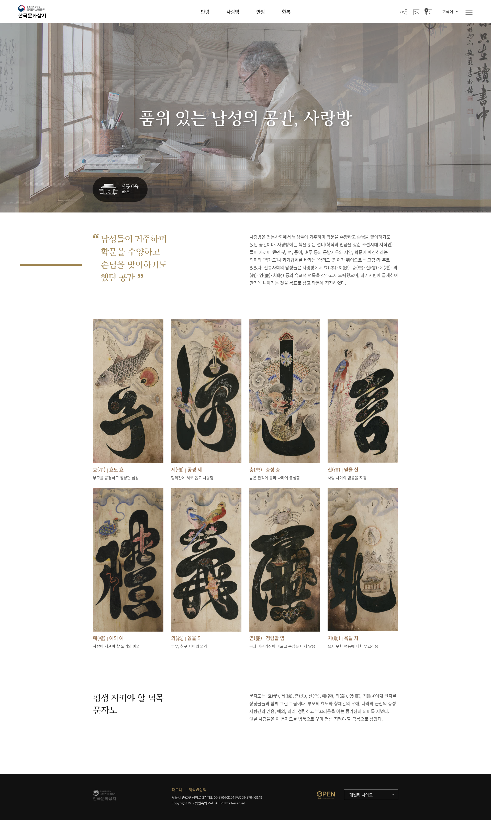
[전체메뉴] (469, 12)
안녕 (205, 11)
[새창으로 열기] (326, 795)
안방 (260, 11)
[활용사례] (416, 11)
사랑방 (232, 11)
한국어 (447, 11)
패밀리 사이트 (361, 795)
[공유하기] (403, 11)
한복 (286, 11)
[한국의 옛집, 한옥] (120, 189)
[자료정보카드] (429, 11)
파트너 (177, 789)
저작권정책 (197, 789)
